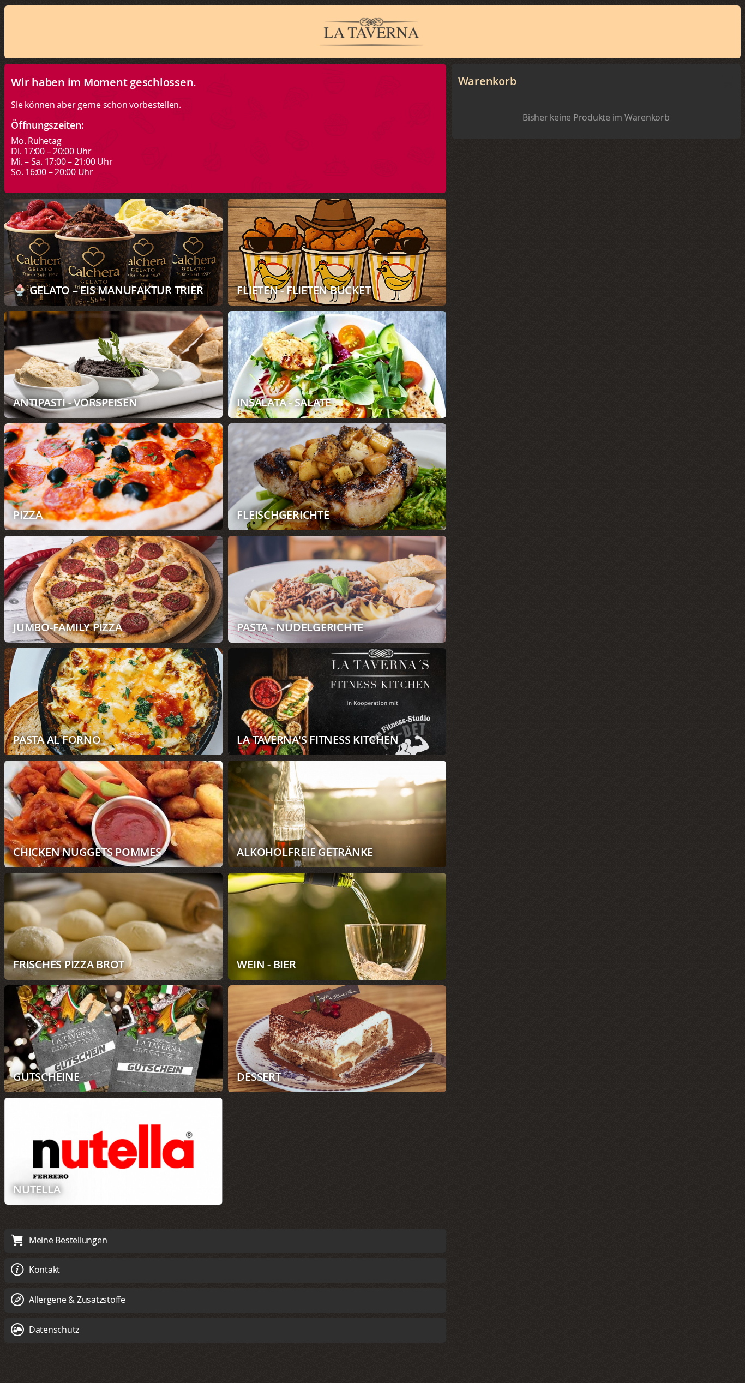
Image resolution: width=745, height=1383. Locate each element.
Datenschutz (54, 1330)
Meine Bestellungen (68, 1240)
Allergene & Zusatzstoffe (77, 1300)
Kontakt (44, 1270)
